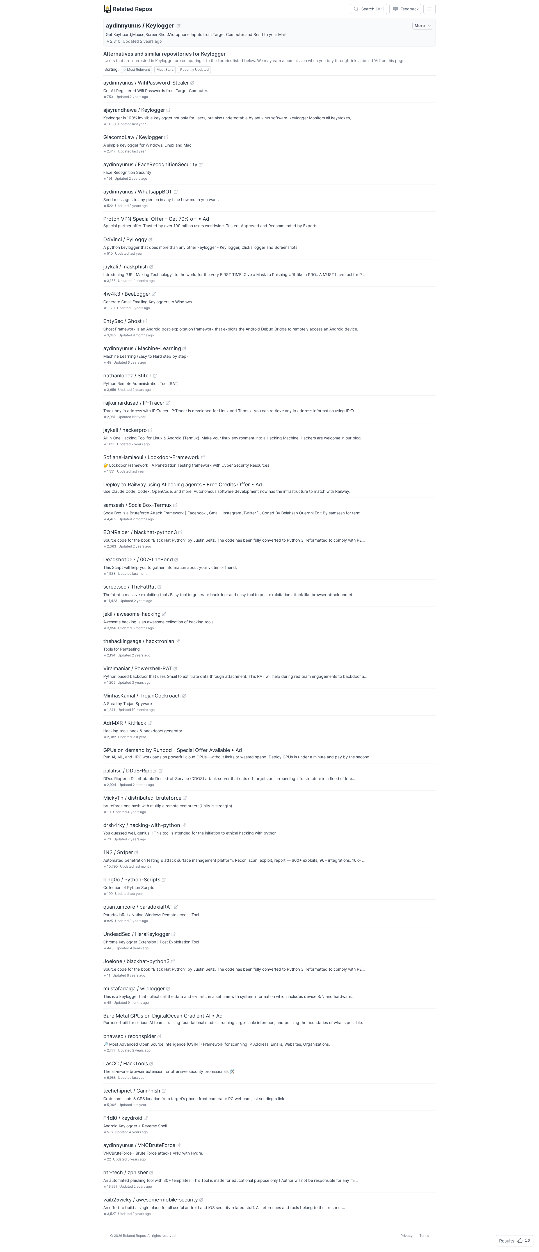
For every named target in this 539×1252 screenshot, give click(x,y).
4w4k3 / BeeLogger (126, 294)
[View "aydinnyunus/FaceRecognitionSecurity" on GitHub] (200, 164)
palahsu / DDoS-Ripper (130, 771)
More (420, 25)
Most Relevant (136, 69)
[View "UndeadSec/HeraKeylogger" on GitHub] (173, 934)
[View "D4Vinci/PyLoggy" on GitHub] (150, 239)
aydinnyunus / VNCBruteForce (139, 1145)
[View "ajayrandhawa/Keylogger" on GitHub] (168, 110)
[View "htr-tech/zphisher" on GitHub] (151, 1172)
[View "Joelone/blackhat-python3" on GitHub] (173, 961)
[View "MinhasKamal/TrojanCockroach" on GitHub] (184, 696)
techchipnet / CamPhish (131, 1091)
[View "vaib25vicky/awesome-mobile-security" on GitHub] (201, 1200)
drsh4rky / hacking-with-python (141, 825)
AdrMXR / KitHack (124, 723)
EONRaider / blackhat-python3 (140, 532)
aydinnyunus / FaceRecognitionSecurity (150, 164)
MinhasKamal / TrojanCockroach (142, 696)
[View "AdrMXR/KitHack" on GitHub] (149, 723)
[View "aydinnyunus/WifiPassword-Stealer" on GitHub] (192, 83)
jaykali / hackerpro (125, 430)
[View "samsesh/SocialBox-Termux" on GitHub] (175, 505)
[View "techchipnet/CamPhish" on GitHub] (163, 1091)
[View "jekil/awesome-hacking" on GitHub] (164, 614)
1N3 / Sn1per (118, 852)
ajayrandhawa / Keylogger (134, 110)
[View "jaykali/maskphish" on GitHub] (151, 266)
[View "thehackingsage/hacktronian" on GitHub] (177, 641)
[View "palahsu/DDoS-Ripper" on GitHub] (160, 770)
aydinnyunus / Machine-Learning (142, 348)
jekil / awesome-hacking (132, 614)
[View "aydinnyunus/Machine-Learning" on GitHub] (184, 348)
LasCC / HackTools (125, 1063)
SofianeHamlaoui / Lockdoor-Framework (151, 457)
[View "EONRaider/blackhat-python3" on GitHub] (180, 532)
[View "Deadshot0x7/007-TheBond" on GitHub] (176, 559)
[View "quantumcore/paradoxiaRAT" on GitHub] (176, 907)
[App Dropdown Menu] (429, 9)
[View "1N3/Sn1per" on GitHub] (136, 852)
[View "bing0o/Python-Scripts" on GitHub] (163, 879)
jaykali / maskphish (125, 267)
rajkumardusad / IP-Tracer (134, 403)
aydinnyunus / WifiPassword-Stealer (146, 83)
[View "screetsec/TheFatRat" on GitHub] (159, 587)
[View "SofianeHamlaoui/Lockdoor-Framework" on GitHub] (203, 457)
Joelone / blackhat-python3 (136, 961)
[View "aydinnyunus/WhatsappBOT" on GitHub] (175, 192)
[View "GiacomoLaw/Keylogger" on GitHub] (166, 137)
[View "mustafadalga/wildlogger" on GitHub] (168, 988)
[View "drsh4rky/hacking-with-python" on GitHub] (183, 825)
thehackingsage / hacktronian (138, 641)
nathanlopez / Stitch (127, 375)
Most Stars (165, 69)
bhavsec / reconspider (129, 1036)
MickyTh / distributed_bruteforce (142, 798)
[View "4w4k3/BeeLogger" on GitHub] (154, 294)
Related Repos (132, 9)
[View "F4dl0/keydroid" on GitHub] (145, 1118)
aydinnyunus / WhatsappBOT (137, 192)
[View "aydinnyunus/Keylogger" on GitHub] (178, 25)
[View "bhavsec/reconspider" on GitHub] (159, 1036)
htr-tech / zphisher (125, 1172)
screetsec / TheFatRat (129, 587)
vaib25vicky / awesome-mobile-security (150, 1200)
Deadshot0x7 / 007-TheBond (138, 559)
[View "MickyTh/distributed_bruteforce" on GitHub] (184, 798)
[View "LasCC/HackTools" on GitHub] (151, 1063)
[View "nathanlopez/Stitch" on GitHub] (155, 375)
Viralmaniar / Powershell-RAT (137, 668)
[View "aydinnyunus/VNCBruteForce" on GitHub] (178, 1145)
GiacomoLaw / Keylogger (133, 137)
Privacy (407, 1235)
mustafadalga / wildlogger (134, 988)
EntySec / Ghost (122, 321)
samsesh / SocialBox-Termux (137, 505)
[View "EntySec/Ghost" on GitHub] (145, 321)
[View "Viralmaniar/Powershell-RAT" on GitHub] (175, 668)
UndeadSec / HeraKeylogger (136, 934)
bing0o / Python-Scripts (131, 879)
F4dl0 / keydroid (122, 1118)
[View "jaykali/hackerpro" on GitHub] (150, 430)
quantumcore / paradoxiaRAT (138, 907)
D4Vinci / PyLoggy (125, 239)
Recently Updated (194, 69)
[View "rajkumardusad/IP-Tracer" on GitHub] (168, 403)
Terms (424, 1235)
